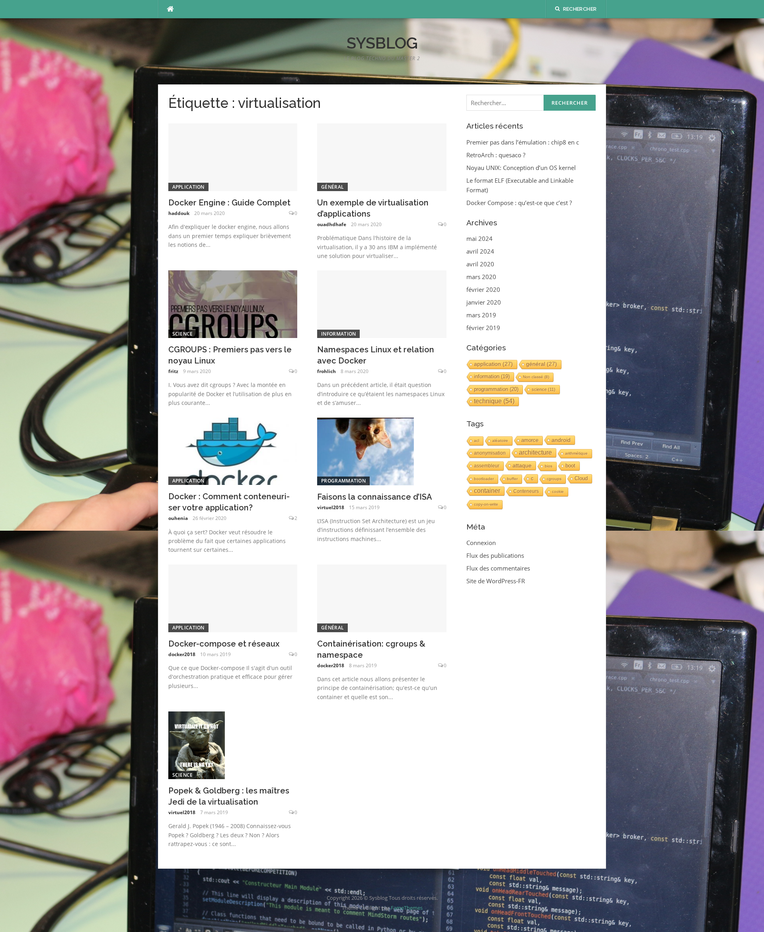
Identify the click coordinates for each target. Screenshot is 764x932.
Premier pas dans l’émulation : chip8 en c (522, 142)
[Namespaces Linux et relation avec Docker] (381, 303)
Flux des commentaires (498, 568)
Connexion (481, 543)
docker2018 (181, 654)
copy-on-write (486, 504)
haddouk (178, 213)
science (182, 333)
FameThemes (407, 907)
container (487, 490)
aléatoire (500, 440)
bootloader (484, 479)
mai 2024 (479, 238)
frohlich (326, 371)
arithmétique (576, 453)
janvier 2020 (483, 302)
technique (494, 401)
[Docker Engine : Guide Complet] (233, 156)
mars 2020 (481, 277)
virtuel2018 (330, 507)
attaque (522, 465)
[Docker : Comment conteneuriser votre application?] (233, 451)
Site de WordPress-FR (495, 581)
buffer (512, 479)
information (338, 333)
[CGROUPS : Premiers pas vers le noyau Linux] (233, 303)
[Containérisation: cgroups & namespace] (381, 598)
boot (570, 466)
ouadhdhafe (331, 224)
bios (548, 466)
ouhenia (178, 518)
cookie (558, 491)
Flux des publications (495, 555)
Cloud (581, 478)
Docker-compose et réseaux (223, 644)
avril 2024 (480, 251)
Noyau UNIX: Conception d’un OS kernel (521, 168)
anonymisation (490, 453)
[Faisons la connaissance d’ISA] (365, 451)
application (188, 187)
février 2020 (483, 289)
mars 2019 (481, 315)
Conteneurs (526, 491)
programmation (343, 480)
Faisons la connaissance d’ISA (374, 497)
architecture (535, 452)
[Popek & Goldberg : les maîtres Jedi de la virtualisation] (196, 744)
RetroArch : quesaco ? (495, 155)
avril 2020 (480, 264)
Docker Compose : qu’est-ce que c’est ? (519, 203)
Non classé (536, 377)
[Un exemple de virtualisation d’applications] (381, 156)
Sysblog (382, 42)
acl (476, 440)
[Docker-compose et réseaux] (233, 598)
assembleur (486, 466)
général (332, 187)
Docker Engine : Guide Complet (229, 202)
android (561, 440)
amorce (529, 440)
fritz (173, 371)
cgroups (554, 479)
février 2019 (483, 328)
